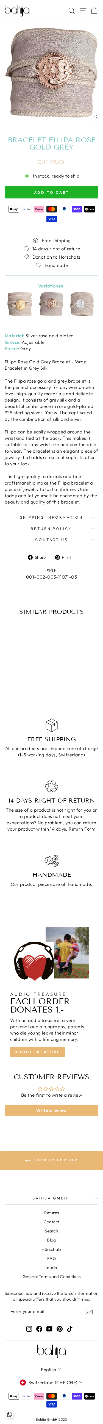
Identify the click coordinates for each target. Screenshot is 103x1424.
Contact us (51, 539)
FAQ (51, 1258)
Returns (51, 1212)
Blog (51, 1240)
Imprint (51, 1267)
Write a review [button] (51, 1110)
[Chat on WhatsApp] (9, 1414)
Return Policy (52, 528)
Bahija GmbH (50, 1198)
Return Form (82, 829)
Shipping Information (51, 517)
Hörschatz (51, 1249)
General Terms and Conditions (52, 1276)
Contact (52, 1221)
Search (51, 1231)
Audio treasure (37, 1052)
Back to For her (55, 1160)
